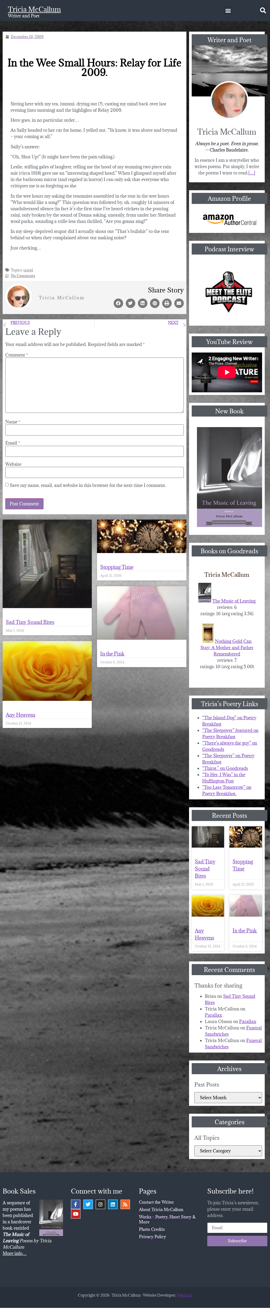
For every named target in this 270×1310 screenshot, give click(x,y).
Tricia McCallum (34, 9)
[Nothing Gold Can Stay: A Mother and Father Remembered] (208, 641)
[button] (228, 10)
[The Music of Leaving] (204, 601)
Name (12, 422)
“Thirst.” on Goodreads (225, 768)
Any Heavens (20, 715)
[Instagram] (100, 1204)
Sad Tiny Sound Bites (30, 622)
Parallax (213, 1015)
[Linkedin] (113, 1204)
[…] (251, 173)
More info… (15, 1253)
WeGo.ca (184, 1295)
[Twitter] (88, 1204)
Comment (16, 355)
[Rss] (125, 1204)
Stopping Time (116, 567)
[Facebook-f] (75, 1204)
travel (28, 270)
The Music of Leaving (233, 601)
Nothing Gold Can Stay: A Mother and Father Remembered (226, 647)
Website (13, 464)
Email (12, 443)
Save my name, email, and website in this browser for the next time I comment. (88, 485)
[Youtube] (75, 1214)
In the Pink (112, 654)
